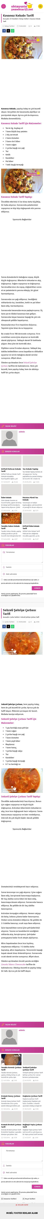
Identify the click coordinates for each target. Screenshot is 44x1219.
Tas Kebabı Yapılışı (30, 469)
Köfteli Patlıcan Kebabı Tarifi (11, 470)
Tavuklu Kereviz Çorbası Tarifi (11, 1068)
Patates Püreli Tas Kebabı (30, 499)
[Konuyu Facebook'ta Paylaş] (4, 30)
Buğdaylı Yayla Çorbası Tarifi (32, 1126)
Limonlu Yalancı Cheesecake (13, 964)
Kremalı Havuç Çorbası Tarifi (10, 1097)
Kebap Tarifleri (24, 19)
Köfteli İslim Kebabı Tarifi (31, 527)
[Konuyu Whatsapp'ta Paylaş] (12, 30)
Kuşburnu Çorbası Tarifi (32, 1096)
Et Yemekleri (14, 19)
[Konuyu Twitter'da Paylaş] (8, 30)
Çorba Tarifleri (14, 617)
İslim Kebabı (6, 498)
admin (22, 432)
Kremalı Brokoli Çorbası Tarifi (11, 1126)
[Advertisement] (22, 83)
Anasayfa (6, 19)
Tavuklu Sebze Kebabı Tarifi (10, 527)
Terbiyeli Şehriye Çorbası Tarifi (30, 1068)
